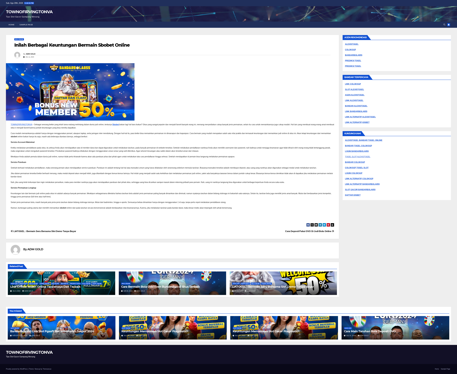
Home (11, 25)
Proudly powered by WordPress (17, 369)
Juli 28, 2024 (129, 335)
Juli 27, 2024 (240, 335)
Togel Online (97, 283)
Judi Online (55, 283)
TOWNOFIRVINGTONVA (29, 11)
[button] (444, 25)
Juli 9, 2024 (351, 335)
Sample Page (26, 25)
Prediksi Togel (75, 283)
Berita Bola (23, 283)
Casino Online (44, 283)
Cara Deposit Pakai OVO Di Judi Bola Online (308, 231)
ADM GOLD (30, 54)
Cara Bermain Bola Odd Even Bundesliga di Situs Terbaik (160, 286)
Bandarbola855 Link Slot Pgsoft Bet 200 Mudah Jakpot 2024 (52, 331)
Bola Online (19, 39)
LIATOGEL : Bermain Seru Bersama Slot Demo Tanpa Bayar (44, 231)
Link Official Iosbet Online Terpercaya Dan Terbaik (45, 286)
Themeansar (47, 369)
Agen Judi (14, 283)
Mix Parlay (64, 283)
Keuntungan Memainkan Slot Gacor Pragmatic (154, 331)
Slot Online (86, 283)
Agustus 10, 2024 (20, 335)
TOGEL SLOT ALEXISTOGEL (357, 157)
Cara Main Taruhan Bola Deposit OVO (370, 331)
